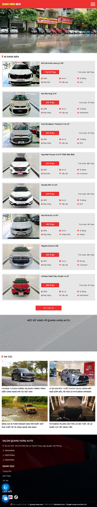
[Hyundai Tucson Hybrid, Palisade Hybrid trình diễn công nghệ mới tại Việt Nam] (25, 373)
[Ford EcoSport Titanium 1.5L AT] (21, 135)
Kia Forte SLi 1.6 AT (49, 215)
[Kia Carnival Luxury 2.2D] (21, 74)
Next (94, 30)
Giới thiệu (7, 476)
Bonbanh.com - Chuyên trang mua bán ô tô (70, 504)
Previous (2, 30)
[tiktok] (16, 497)
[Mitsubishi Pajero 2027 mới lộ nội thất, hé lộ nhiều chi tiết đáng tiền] (72, 409)
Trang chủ (7, 471)
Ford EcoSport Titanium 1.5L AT (55, 124)
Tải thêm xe (48, 308)
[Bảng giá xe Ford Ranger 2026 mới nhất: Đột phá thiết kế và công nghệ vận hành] (25, 409)
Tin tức (5, 480)
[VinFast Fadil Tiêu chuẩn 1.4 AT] (21, 287)
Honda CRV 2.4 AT (49, 185)
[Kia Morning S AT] (21, 104)
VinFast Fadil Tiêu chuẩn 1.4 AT (55, 276)
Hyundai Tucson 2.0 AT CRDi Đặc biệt (58, 154)
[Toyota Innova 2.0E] (21, 256)
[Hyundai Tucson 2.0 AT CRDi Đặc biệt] (21, 165)
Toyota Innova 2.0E (49, 246)
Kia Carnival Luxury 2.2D (52, 63)
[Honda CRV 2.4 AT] (21, 195)
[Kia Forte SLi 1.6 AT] (21, 226)
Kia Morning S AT (49, 93)
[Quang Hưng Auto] (11, 4)
